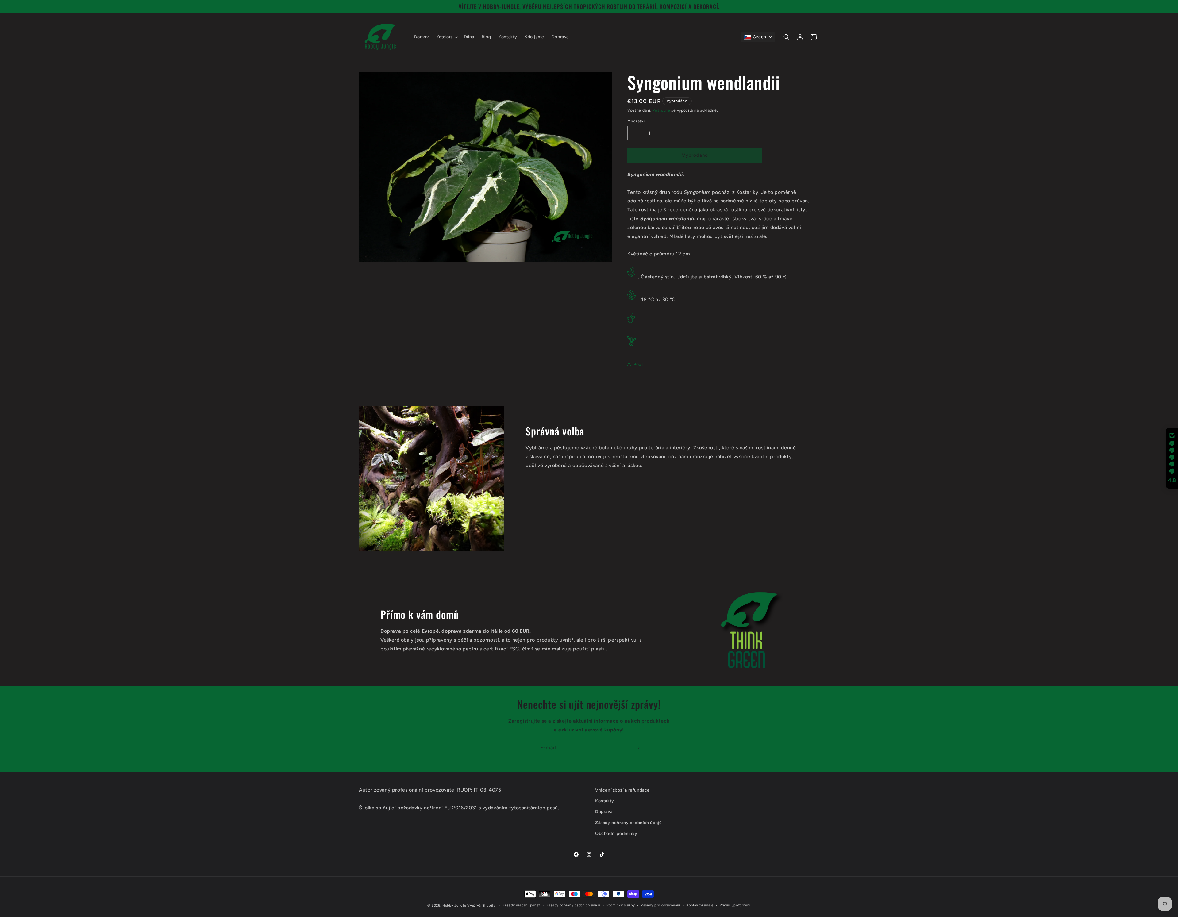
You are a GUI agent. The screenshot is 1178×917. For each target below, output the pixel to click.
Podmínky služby (620, 905)
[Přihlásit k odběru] (637, 748)
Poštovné (661, 110)
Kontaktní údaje (700, 905)
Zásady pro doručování (660, 905)
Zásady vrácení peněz (521, 905)
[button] (446, 37)
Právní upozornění (735, 905)
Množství (636, 121)
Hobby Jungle (454, 905)
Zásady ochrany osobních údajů (573, 905)
